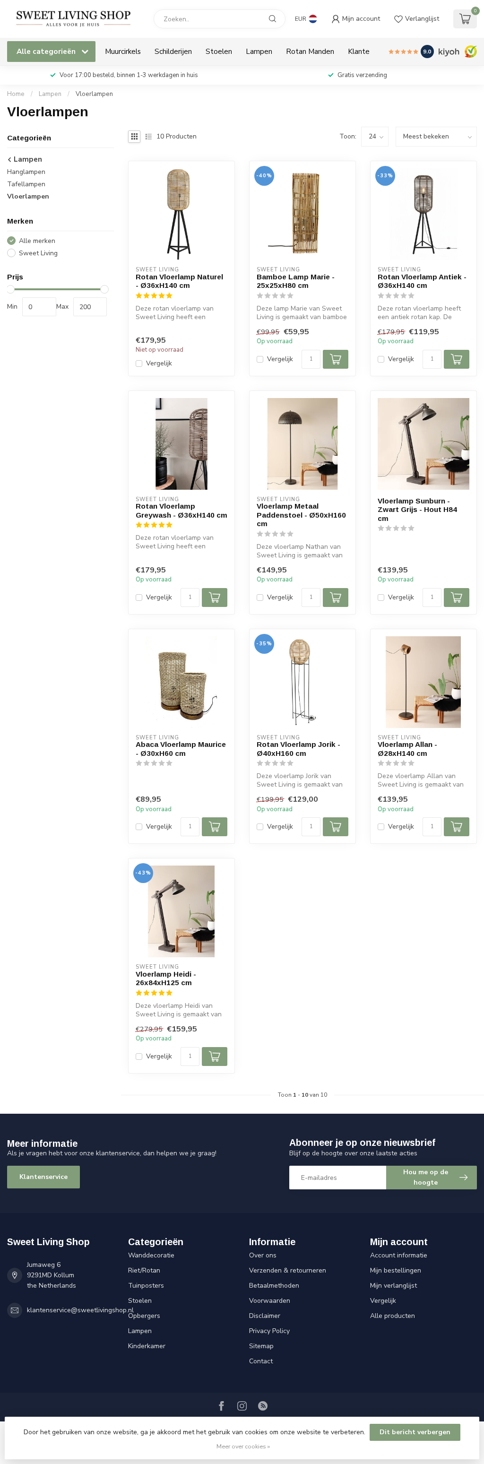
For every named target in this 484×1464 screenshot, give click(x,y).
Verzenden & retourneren (287, 1270)
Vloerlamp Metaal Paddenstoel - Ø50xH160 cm (301, 515)
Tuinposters (146, 1285)
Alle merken (37, 240)
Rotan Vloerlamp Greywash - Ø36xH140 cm (181, 510)
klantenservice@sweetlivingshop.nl (80, 1310)
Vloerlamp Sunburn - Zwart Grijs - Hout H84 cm (417, 509)
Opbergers (144, 1315)
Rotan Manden (310, 51)
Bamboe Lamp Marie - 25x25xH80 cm (296, 281)
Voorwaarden (269, 1300)
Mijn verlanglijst (393, 1285)
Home (16, 94)
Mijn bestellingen (395, 1270)
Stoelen (219, 51)
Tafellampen (26, 184)
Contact (261, 1361)
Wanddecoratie (151, 1255)
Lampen (259, 51)
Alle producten (392, 1315)
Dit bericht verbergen (415, 1432)
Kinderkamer (146, 1346)
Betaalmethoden (274, 1285)
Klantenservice (43, 1176)
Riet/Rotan (144, 1270)
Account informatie (398, 1255)
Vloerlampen (94, 94)
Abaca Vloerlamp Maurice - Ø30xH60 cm (181, 748)
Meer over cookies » (243, 1446)
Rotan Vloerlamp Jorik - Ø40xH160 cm (298, 748)
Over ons (263, 1255)
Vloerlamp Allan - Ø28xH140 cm (407, 748)
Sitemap (261, 1346)
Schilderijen (173, 51)
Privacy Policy (269, 1330)
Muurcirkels (123, 51)
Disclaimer (264, 1315)
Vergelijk (159, 363)
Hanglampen (26, 171)
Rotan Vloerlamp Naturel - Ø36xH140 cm (179, 281)
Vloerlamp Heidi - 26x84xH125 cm (166, 978)
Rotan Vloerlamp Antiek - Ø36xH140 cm (422, 281)
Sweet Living (38, 253)
